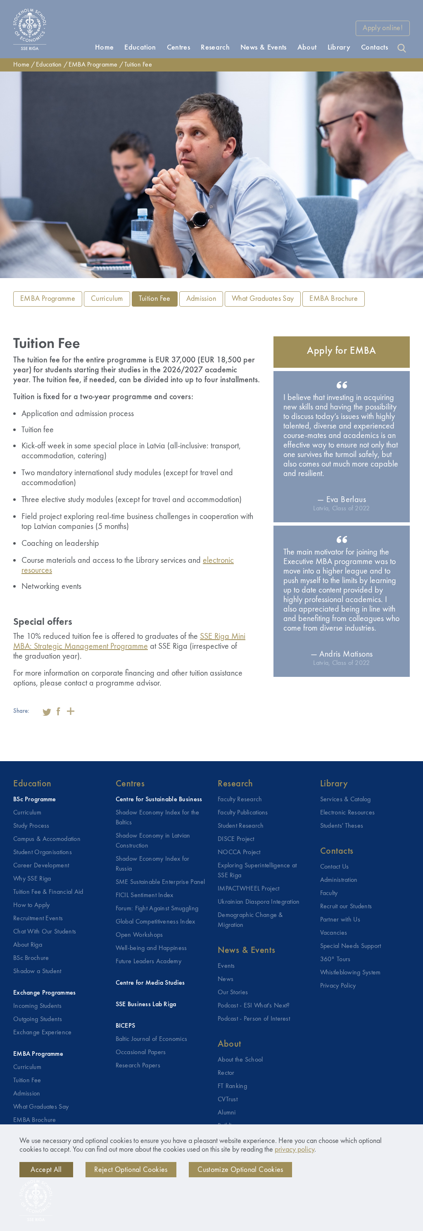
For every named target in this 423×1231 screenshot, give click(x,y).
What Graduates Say (263, 298)
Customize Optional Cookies (240, 1170)
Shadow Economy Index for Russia (153, 864)
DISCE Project (236, 839)
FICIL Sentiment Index (144, 895)
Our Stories (233, 992)
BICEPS (125, 1026)
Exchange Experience (42, 1032)
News (225, 979)
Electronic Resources (347, 813)
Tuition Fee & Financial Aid (48, 892)
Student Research (241, 826)
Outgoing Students (37, 1019)
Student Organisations (42, 852)
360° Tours (335, 959)
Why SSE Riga (32, 879)
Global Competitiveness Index (155, 922)
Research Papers (138, 1065)
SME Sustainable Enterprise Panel (160, 882)
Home (21, 65)
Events (226, 966)
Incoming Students (37, 1006)
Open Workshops (139, 935)
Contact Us (334, 867)
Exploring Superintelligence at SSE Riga (257, 870)
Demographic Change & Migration (250, 920)
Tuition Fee (138, 65)
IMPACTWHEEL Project (248, 889)
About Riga (27, 945)
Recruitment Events (38, 918)
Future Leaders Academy (148, 961)
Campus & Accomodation (47, 839)
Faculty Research (240, 799)
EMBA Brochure (333, 298)
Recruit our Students (346, 906)
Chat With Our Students (44, 932)
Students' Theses (342, 826)
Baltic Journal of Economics (152, 1039)
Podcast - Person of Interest (254, 1019)
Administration (339, 880)
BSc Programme (34, 799)
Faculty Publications (243, 813)
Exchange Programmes (44, 993)
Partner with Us (340, 920)
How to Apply (31, 905)
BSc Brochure (31, 958)
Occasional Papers (141, 1052)
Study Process (31, 826)
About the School (240, 1060)
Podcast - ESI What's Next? (254, 1005)
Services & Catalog (345, 799)
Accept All (46, 1170)
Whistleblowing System (350, 972)
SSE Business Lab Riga (146, 1004)
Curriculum (107, 298)
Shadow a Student (37, 971)
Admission (201, 298)
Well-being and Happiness (151, 948)
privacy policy (294, 1149)
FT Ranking (232, 1086)
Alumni (227, 1113)
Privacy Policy (338, 986)
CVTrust (228, 1099)
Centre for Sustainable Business (159, 799)
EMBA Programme (93, 65)
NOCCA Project (239, 852)
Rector (226, 1073)
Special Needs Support (350, 946)
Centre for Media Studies (150, 983)
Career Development (41, 865)
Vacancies (333, 933)
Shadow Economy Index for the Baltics (158, 818)
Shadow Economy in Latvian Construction (153, 841)
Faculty (329, 893)
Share (70, 711)
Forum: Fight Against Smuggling (157, 908)
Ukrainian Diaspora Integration (259, 902)
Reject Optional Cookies (130, 1170)
